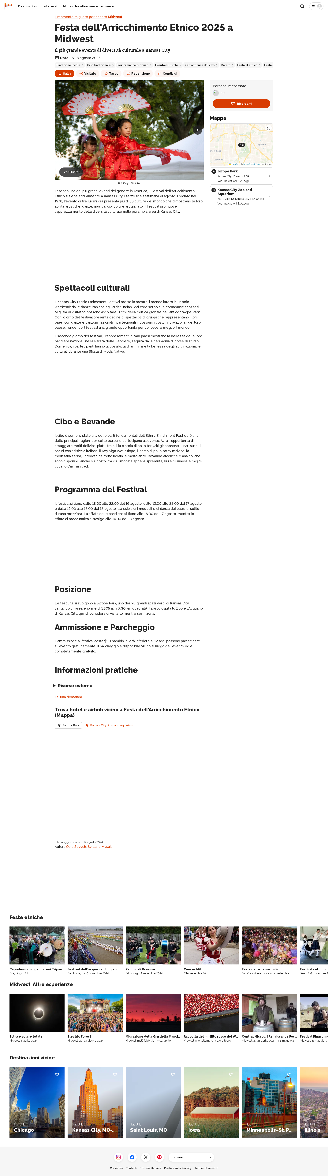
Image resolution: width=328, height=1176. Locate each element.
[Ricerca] (302, 6)
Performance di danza (132, 65)
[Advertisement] (129, 244)
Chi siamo (116, 1168)
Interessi (50, 6)
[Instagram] (118, 1157)
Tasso (113, 73)
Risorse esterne (75, 685)
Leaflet (235, 164)
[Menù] (316, 6)
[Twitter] (145, 1157)
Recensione (140, 73)
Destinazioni (27, 6)
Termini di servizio (206, 1168)
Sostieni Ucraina (150, 1168)
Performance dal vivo (199, 65)
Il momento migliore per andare (88, 17)
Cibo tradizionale (99, 65)
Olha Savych (76, 847)
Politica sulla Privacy (177, 1168)
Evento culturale (166, 65)
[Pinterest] (159, 1157)
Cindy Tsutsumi (130, 183)
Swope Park (71, 725)
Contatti (131, 1168)
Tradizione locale (68, 65)
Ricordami (244, 103)
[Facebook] (132, 1157)
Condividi (170, 73)
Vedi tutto (71, 172)
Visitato (90, 73)
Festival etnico (247, 65)
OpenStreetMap (251, 164)
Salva (67, 73)
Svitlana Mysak (100, 847)
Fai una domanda (68, 697)
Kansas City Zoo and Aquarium (111, 725)
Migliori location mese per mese (88, 6)
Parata (225, 65)
